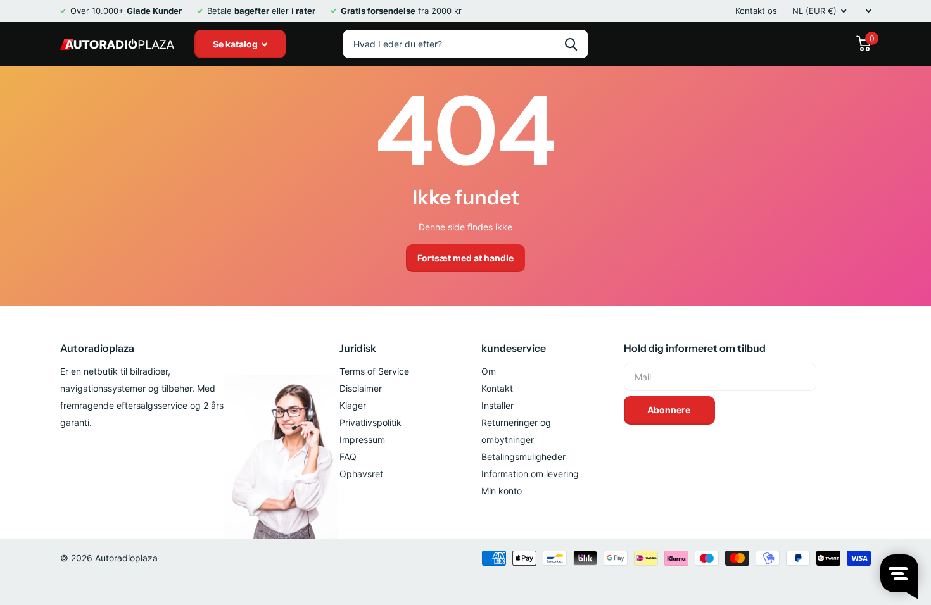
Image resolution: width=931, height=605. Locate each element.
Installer (497, 405)
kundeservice (513, 348)
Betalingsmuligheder (523, 456)
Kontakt (497, 388)
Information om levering (530, 473)
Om (488, 371)
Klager (352, 405)
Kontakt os (756, 11)
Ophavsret (361, 473)
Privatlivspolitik (370, 422)
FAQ (348, 456)
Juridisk (357, 348)
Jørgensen (571, 44)
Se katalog (236, 44)
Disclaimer (360, 388)
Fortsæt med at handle (465, 258)
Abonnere (669, 409)
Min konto (501, 490)
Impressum (362, 439)
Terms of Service (374, 371)
